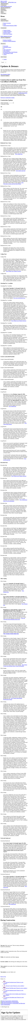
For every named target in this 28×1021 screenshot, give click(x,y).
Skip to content (4, 1)
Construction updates (22, 92)
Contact (5, 59)
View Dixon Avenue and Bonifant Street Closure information (15, 665)
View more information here (19, 298)
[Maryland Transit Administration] (14, 1004)
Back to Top (3, 976)
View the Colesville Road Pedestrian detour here (14, 619)
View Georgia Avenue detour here (11, 633)
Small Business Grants (8, 53)
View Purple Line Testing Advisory (13, 271)
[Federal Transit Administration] (9, 1000)
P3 (3, 48)
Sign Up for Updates (7, 34)
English (2, 62)
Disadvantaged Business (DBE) (10, 25)
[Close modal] (1, 1009)
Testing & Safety (6, 30)
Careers (5, 54)
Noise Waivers (6, 50)
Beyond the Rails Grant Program (10, 52)
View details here (18, 154)
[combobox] (4, 62)
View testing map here (20, 170)
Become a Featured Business (9, 41)
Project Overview (7, 23)
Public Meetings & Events (6, 36)
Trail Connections (7, 49)
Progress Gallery (6, 32)
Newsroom (5, 46)
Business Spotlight (7, 40)
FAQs (4, 24)
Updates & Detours (7, 31)
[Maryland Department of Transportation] (10, 1002)
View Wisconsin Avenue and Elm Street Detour (13, 183)
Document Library (7, 47)
